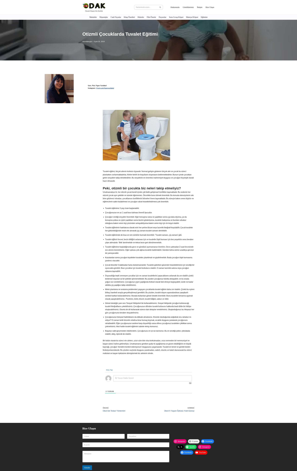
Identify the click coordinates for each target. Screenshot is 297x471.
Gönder (87, 468)
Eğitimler (204, 17)
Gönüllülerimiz (188, 7)
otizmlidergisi (87, 41)
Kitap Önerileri (129, 17)
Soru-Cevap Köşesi (176, 17)
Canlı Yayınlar (116, 17)
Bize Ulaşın (210, 7)
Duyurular (162, 17)
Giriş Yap (109, 370)
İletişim (199, 7)
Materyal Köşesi (192, 17)
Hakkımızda (175, 7)
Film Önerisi (151, 17)
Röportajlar (104, 17)
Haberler (141, 17)
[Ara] (160, 7)
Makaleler (93, 17)
